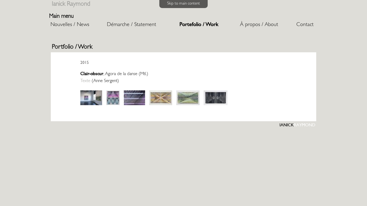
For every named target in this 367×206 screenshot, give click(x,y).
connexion (66, 125)
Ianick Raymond (71, 4)
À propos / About (259, 25)
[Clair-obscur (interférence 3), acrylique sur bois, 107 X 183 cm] (160, 104)
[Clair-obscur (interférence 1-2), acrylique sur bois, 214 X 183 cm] (113, 104)
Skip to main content (183, 4)
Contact (305, 25)
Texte (85, 81)
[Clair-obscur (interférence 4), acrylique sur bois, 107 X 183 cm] (188, 104)
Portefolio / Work (198, 25)
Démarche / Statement (131, 25)
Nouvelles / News (70, 25)
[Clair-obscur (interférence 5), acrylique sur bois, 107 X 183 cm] (216, 104)
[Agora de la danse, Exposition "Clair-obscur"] (91, 104)
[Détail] (134, 104)
